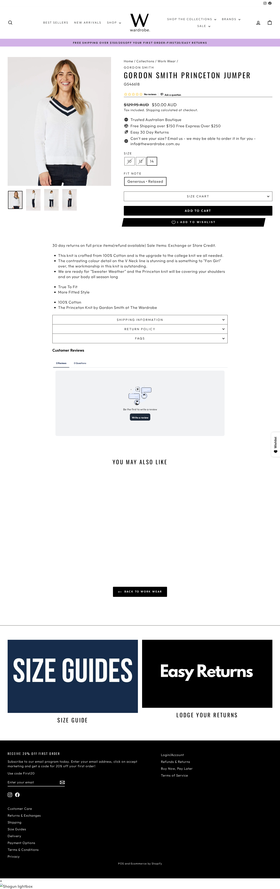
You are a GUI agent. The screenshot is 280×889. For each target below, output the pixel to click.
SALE (202, 26)
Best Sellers (55, 22)
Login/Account (172, 755)
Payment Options (21, 843)
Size (128, 153)
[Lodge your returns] (207, 674)
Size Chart (198, 196)
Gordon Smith (139, 67)
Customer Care (20, 809)
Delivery (14, 836)
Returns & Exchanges (24, 815)
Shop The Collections (190, 19)
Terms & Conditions (23, 850)
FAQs (140, 338)
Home (128, 61)
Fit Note (133, 173)
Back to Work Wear (142, 591)
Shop (112, 22)
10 (129, 161)
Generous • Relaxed (145, 181)
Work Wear (167, 61)
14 (152, 161)
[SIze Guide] (73, 676)
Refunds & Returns (175, 762)
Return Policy (140, 329)
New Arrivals (87, 22)
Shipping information (140, 320)
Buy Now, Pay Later (177, 768)
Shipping (153, 110)
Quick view (39, 533)
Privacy (14, 856)
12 (141, 161)
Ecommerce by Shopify (146, 863)
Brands (230, 19)
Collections (145, 61)
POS (121, 863)
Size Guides (17, 829)
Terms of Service (174, 775)
